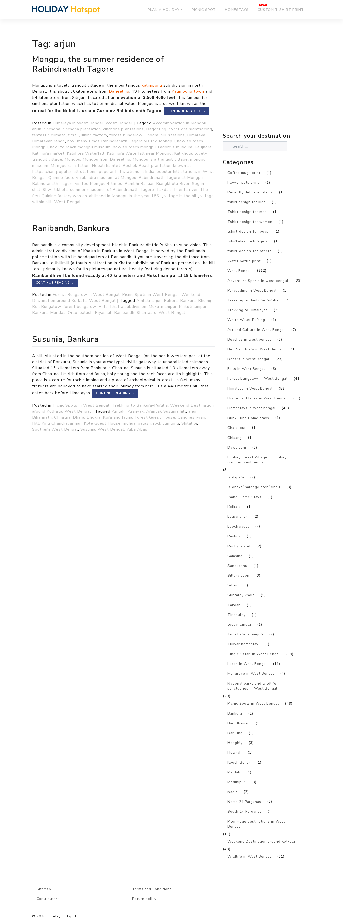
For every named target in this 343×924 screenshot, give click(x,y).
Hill (35, 423)
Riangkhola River (173, 183)
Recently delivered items (250, 192)
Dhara (78, 417)
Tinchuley (236, 614)
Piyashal (103, 312)
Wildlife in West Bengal (249, 856)
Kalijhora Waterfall (86, 153)
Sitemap (44, 889)
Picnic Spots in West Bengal (150, 294)
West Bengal (119, 123)
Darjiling (235, 733)
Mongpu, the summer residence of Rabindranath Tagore (98, 63)
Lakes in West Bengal (247, 663)
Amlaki (143, 300)
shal (36, 189)
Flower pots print (243, 182)
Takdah (163, 189)
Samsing (235, 556)
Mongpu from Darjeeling (106, 159)
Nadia (232, 792)
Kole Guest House (102, 423)
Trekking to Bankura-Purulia (140, 405)
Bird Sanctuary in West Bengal (255, 349)
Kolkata (234, 506)
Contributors (48, 898)
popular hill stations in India (126, 171)
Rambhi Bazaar (139, 183)
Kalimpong (151, 85)
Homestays (237, 9)
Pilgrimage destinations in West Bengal (256, 824)
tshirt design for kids (246, 202)
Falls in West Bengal (246, 368)
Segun (198, 183)
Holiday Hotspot (61, 916)
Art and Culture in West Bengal (256, 329)
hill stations (173, 135)
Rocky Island (238, 546)
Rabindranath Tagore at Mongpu (171, 177)
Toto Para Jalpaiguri (245, 634)
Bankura (188, 300)
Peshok (234, 536)
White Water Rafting (246, 319)
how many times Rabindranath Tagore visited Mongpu (121, 141)
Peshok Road (136, 165)
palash (86, 312)
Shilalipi (189, 423)
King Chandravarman (62, 423)
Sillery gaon (238, 575)
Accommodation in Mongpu (179, 123)
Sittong (234, 585)
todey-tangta (239, 624)
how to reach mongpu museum (80, 147)
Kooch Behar (238, 762)
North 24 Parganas (244, 801)
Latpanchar (237, 516)
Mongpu (72, 159)
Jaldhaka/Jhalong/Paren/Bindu (253, 487)
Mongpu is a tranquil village (160, 159)
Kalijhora (203, 147)
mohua (129, 423)
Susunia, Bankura (65, 339)
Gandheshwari (191, 417)
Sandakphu (237, 565)
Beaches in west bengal (249, 339)
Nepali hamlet (106, 165)
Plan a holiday (164, 9)
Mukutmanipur (163, 306)
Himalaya (196, 135)
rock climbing (166, 423)
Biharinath (42, 417)
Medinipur (236, 782)
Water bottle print (244, 261)
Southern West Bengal (55, 429)
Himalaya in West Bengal (78, 123)
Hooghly (235, 742)
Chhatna (62, 417)
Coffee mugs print (243, 172)
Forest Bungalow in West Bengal (86, 294)
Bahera (171, 300)
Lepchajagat (238, 526)
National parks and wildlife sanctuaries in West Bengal (252, 686)
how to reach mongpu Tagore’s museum (152, 147)
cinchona (52, 129)
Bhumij (204, 300)
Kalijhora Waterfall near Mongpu (139, 153)
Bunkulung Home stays (248, 418)
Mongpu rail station (70, 165)
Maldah (233, 772)
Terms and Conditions (152, 889)
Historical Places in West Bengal (257, 398)
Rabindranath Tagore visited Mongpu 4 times (77, 183)
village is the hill (181, 196)
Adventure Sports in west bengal (257, 280)
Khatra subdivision (128, 306)
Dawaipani (236, 447)
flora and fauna (117, 417)
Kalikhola (183, 153)
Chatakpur (236, 427)
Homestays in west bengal (251, 408)
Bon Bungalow (46, 306)
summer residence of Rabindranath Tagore (112, 189)
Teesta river (185, 189)
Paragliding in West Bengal (252, 290)
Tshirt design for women (249, 221)
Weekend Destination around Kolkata (261, 841)
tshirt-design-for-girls (247, 241)
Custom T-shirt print (281, 9)
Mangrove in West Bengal (250, 673)
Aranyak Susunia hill (166, 411)
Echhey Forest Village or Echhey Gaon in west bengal (257, 460)
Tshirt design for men (247, 211)
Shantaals (146, 312)
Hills (103, 306)
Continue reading (186, 111)
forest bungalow (125, 135)
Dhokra (94, 417)
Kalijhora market (48, 153)
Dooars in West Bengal (248, 359)
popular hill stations (76, 171)
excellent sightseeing (190, 129)
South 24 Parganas (244, 811)
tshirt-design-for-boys (247, 231)
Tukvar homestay (242, 644)
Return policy (144, 898)
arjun (36, 129)
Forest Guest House (155, 417)
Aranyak (136, 411)
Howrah (234, 752)
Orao (72, 312)
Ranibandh (124, 312)
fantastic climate (49, 135)
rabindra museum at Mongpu (108, 177)
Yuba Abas (137, 429)
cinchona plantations (123, 129)
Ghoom (151, 135)
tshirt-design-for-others (249, 251)
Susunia (87, 429)
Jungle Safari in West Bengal (253, 653)
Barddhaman (238, 723)
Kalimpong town (188, 91)
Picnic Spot (204, 9)
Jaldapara (235, 477)
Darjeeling (119, 91)
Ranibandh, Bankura (70, 228)
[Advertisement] (267, 87)
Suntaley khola (241, 595)
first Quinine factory (87, 135)
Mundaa (58, 312)
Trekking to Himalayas (247, 310)
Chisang (234, 437)
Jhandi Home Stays (244, 497)
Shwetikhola (55, 189)
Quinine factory (63, 177)
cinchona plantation (82, 129)
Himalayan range (48, 141)
